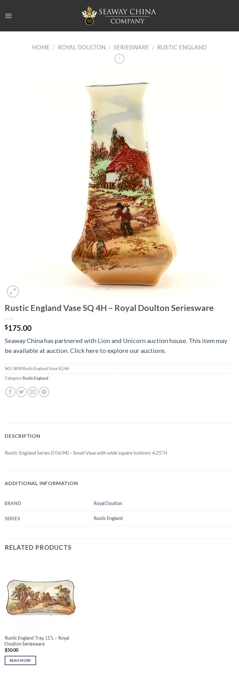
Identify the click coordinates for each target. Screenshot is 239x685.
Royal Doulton (81, 47)
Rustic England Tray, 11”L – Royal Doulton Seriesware (37, 640)
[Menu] (8, 15)
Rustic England (182, 47)
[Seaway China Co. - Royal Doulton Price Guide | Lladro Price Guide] (119, 15)
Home (41, 47)
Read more (20, 660)
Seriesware (131, 47)
